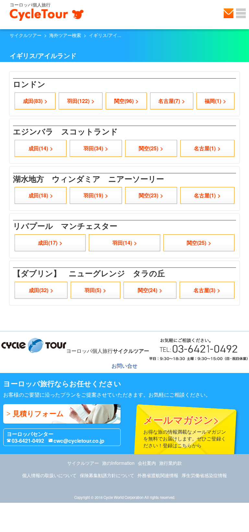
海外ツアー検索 (65, 35)
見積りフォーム (38, 414)
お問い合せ (228, 13)
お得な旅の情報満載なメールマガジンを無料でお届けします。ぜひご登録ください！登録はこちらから (184, 431)
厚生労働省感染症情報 (204, 475)
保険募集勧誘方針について (107, 475)
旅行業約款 (170, 463)
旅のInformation (118, 463)
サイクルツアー (26, 35)
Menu (241, 13)
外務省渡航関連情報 (157, 475)
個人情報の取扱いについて (49, 475)
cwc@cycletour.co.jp (78, 440)
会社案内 (147, 463)
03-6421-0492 (28, 440)
